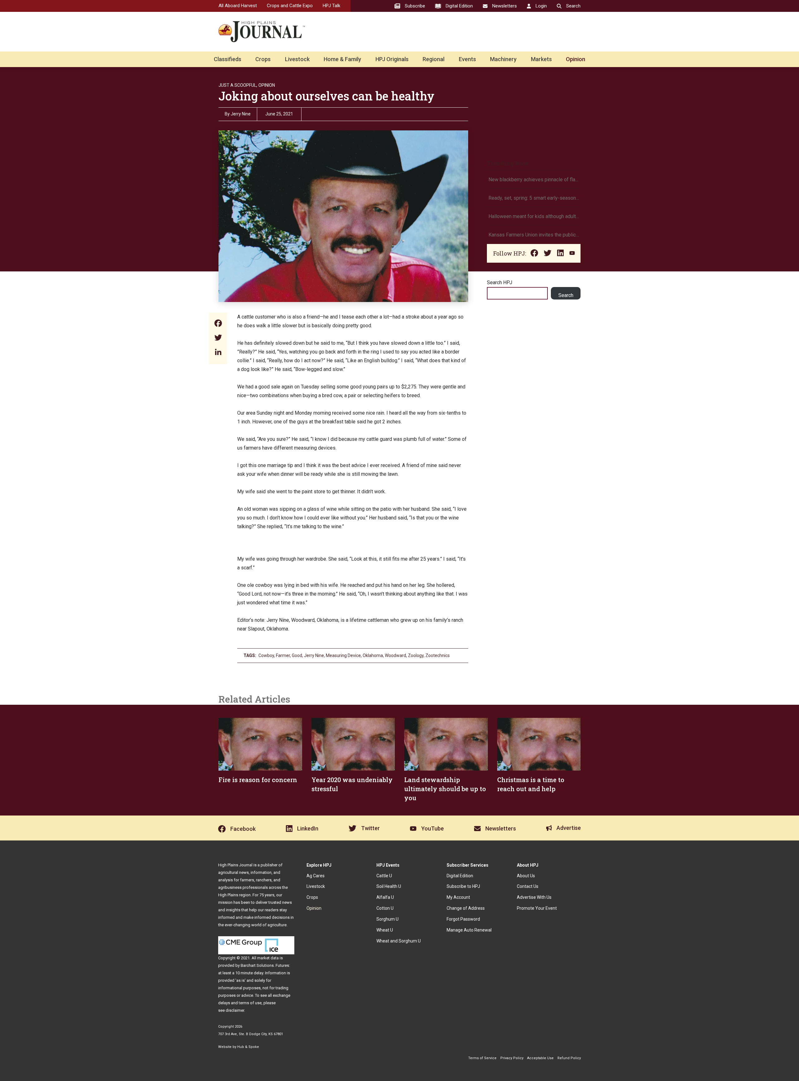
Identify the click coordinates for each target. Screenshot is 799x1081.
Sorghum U (387, 919)
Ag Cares (315, 875)
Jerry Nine (241, 113)
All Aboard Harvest (237, 5)
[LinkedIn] (218, 352)
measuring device (343, 655)
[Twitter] (218, 338)
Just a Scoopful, (237, 85)
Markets (541, 59)
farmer (283, 655)
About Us (526, 875)
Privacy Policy (511, 1058)
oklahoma (373, 655)
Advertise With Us (534, 897)
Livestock (297, 59)
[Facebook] (218, 324)
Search (565, 295)
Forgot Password (463, 919)
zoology (416, 655)
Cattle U (384, 875)
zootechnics (437, 655)
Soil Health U (388, 886)
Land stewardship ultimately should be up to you (445, 789)
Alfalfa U (385, 897)
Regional (433, 59)
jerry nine (314, 655)
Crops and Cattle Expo (290, 5)
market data (268, 958)
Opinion (575, 59)
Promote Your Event (537, 908)
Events (467, 59)
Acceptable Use (540, 1058)
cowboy (266, 655)
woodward (395, 655)
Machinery (503, 59)
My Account (458, 897)
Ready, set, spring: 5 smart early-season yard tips (533, 198)
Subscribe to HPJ (463, 886)
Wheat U (384, 930)
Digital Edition (460, 875)
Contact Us (527, 886)
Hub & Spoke (248, 1047)
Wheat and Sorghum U (398, 940)
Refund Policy (569, 1058)
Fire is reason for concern (257, 780)
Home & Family (342, 59)
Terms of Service (482, 1058)
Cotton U (385, 908)
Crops (263, 59)
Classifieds (227, 59)
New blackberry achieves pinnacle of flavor (533, 180)
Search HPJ (499, 282)
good (297, 655)
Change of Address (466, 908)
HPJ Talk (331, 5)
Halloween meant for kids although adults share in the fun (533, 216)
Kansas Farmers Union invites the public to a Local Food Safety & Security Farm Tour (533, 235)
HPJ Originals (392, 59)
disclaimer (235, 1010)
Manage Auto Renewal (469, 930)
